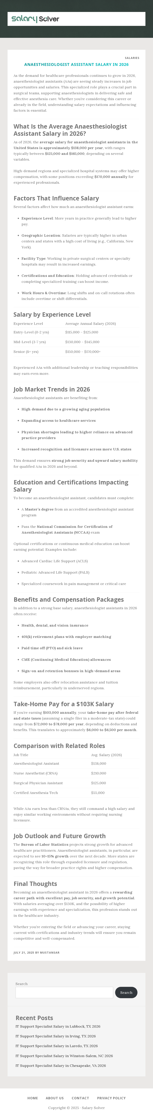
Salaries (132, 58)
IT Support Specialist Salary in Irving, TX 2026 (56, 1036)
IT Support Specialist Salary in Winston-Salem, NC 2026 (64, 1056)
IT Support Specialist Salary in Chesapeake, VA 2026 (61, 1065)
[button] (137, 16)
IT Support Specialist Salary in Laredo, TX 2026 (57, 1046)
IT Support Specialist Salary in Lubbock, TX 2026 (58, 1026)
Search (21, 983)
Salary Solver (33, 19)
